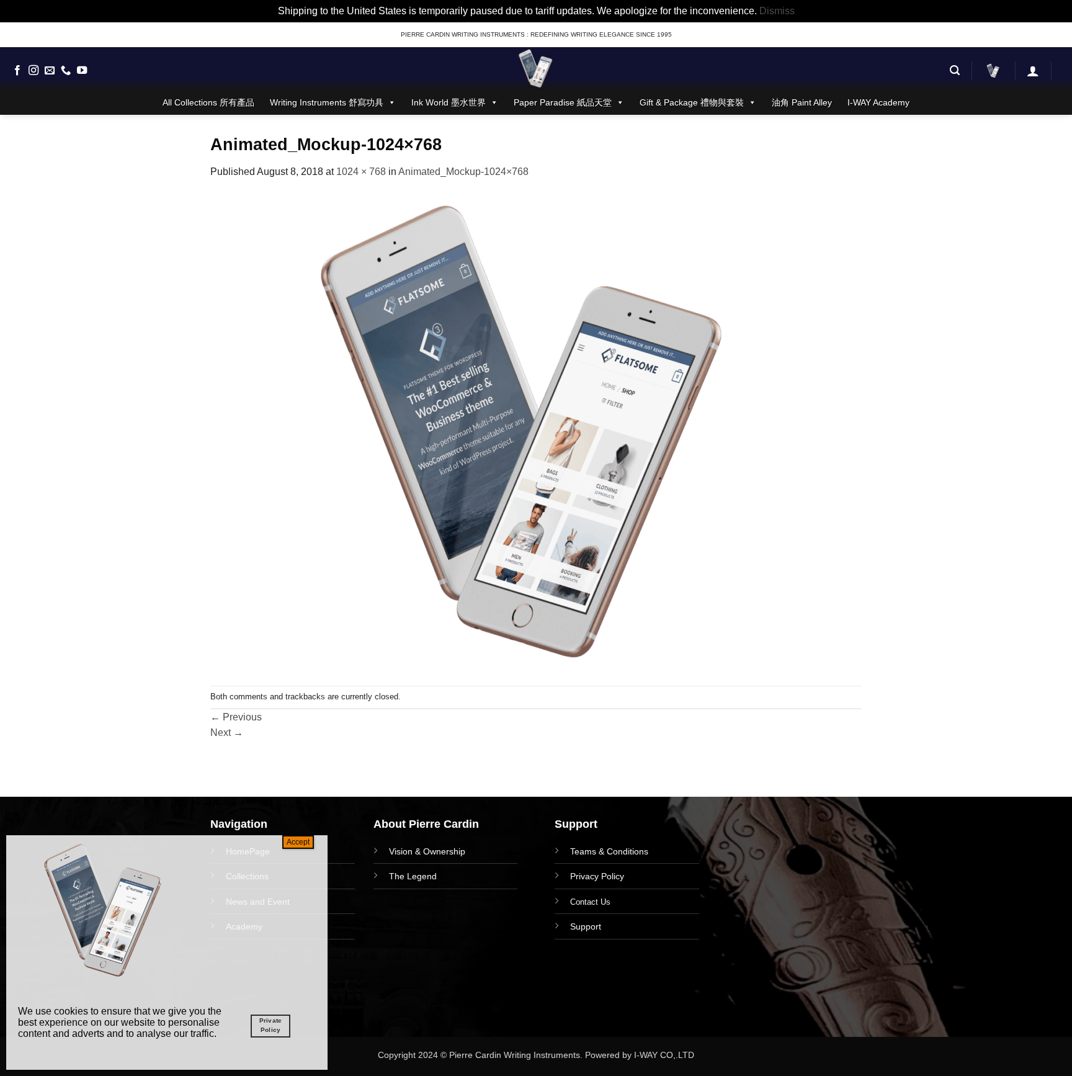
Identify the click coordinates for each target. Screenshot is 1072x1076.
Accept (298, 842)
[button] (955, 70)
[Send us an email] (50, 70)
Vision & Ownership (427, 851)
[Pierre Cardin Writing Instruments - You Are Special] (536, 68)
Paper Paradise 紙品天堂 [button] (563, 102)
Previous (236, 717)
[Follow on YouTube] (82, 70)
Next (226, 732)
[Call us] (66, 70)
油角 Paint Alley (802, 102)
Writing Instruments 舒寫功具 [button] (326, 102)
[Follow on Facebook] (17, 70)
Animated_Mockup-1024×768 (463, 171)
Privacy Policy (597, 876)
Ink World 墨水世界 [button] (448, 102)
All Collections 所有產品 (208, 102)
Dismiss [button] (777, 11)
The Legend (413, 876)
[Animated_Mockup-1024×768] (528, 431)
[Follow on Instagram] (33, 70)
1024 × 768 (361, 171)
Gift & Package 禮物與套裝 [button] (692, 102)
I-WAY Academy (878, 102)
